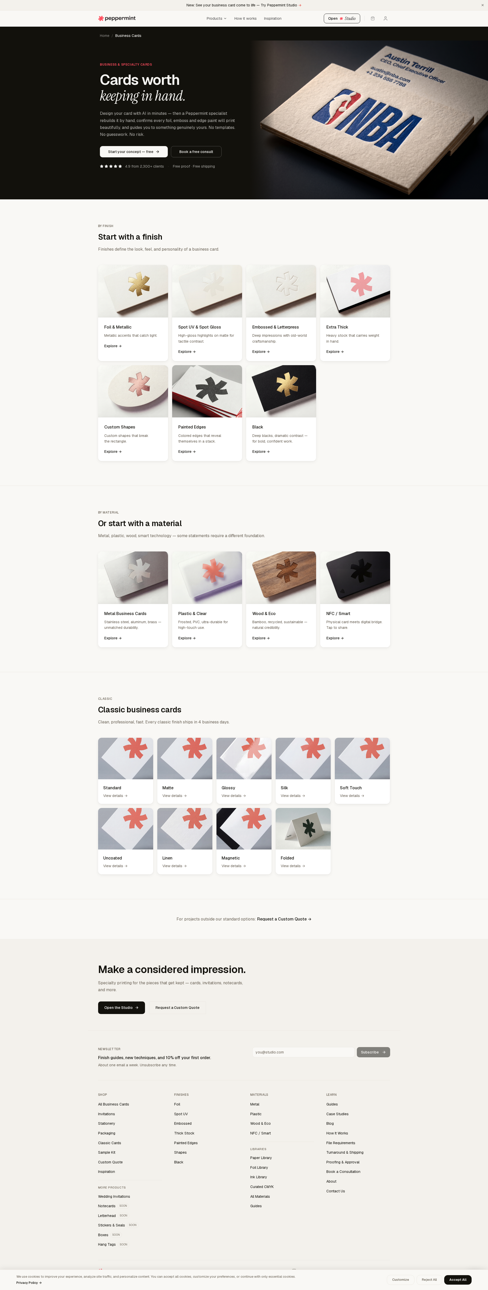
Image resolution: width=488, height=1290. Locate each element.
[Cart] (373, 18)
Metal (254, 1104)
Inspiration (273, 18)
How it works (245, 18)
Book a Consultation (343, 1171)
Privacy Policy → (29, 1283)
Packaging (106, 1133)
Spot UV (181, 1114)
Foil (177, 1104)
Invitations (106, 1114)
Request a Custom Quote (177, 1007)
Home (104, 35)
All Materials (260, 1196)
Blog (330, 1123)
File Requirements (340, 1143)
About (331, 1181)
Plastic (256, 1114)
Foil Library (259, 1167)
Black (178, 1162)
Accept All (457, 1279)
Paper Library (261, 1157)
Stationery (106, 1123)
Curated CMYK (262, 1186)
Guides (256, 1206)
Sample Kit (106, 1152)
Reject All (429, 1279)
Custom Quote (110, 1162)
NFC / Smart (260, 1133)
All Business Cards (113, 1104)
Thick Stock (184, 1133)
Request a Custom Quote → (284, 919)
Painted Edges (186, 1143)
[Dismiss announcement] (482, 5)
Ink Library (258, 1177)
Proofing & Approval (342, 1162)
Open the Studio (118, 1007)
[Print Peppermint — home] (151, 18)
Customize (400, 1279)
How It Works (337, 1133)
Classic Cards (109, 1143)
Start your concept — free (130, 151)
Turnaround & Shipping (345, 1152)
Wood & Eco (260, 1123)
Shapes (180, 1152)
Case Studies (337, 1114)
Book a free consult (196, 151)
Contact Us (335, 1191)
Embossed (183, 1123)
